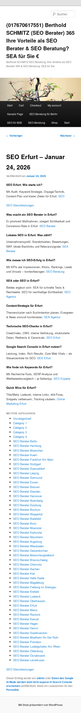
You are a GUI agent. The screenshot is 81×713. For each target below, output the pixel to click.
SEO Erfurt (53, 337)
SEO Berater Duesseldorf (29, 468)
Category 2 (20, 427)
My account (54, 105)
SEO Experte (62, 378)
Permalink (12, 690)
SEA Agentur (52, 317)
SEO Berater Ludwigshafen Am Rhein (36, 646)
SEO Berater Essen (25, 482)
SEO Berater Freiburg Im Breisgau (34, 587)
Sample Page (15, 114)
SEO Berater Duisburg (27, 505)
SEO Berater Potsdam (27, 642)
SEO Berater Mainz (25, 610)
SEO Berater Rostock (26, 614)
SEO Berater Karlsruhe (27, 532)
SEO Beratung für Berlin (43, 114)
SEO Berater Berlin (25, 441)
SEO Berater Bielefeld (27, 519)
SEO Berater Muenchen (28, 450)
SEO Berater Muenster (27, 528)
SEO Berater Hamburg (27, 446)
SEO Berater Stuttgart (27, 464)
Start (10, 105)
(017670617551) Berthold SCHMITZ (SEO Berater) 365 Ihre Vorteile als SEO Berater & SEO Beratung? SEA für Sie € (40, 40)
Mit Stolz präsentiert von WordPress (40, 705)
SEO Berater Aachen (26, 569)
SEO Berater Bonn (25, 523)
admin (40, 678)
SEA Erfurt (44, 358)
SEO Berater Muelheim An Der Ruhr (35, 637)
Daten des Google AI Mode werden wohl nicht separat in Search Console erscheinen (39, 682)
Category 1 (20, 423)
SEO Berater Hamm (25, 628)
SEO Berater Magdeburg (28, 582)
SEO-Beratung (36, 122)
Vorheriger (14, 136)
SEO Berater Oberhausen (29, 601)
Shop (54, 122)
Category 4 (20, 437)
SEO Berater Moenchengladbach (33, 555)
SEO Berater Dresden (26, 491)
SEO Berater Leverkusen (28, 660)
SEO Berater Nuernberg (28, 500)
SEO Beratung (55, 271)
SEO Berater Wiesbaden (28, 546)
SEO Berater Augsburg (27, 541)
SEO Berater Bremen (26, 487)
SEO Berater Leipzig (26, 473)
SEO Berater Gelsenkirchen (30, 551)
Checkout (35, 105)
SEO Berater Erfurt (25, 605)
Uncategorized (22, 418)
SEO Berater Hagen (25, 623)
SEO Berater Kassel (26, 619)
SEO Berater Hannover (27, 496)
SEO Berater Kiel (24, 573)
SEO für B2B (14, 122)
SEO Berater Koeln (25, 455)
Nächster (67, 136)
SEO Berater (48, 226)
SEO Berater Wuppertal (28, 514)
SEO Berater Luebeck (27, 596)
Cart (21, 105)
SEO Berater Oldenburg (28, 651)
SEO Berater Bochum (26, 509)
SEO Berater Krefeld (26, 592)
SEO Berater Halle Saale (28, 578)
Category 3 (20, 432)
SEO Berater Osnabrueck (29, 655)
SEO (61, 196)
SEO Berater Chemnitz (27, 564)
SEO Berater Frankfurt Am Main (33, 459)
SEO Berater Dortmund (27, 478)
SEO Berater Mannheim (28, 537)
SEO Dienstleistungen (20, 205)
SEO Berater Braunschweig (30, 560)
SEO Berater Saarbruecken (30, 633)
